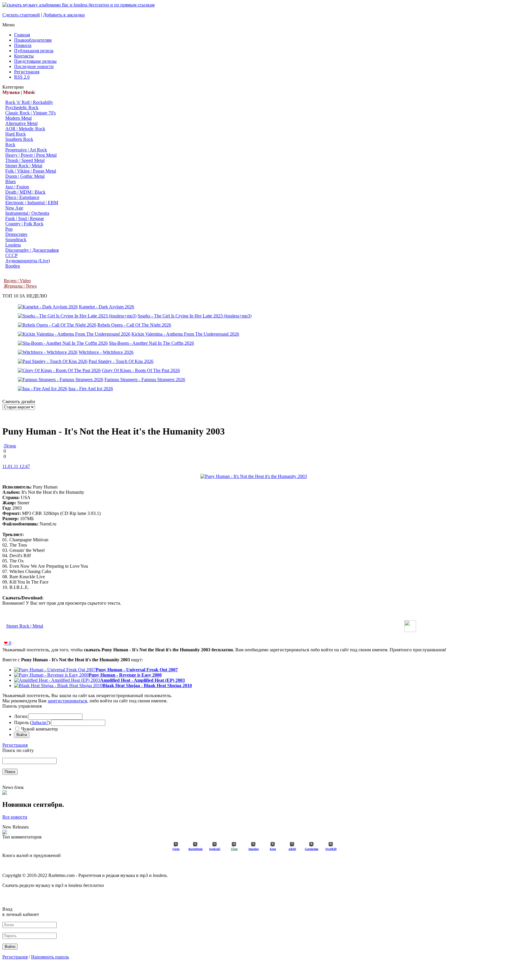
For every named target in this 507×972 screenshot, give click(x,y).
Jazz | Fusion (17, 186)
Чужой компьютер (39, 728)
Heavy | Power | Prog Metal (31, 155)
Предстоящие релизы (35, 61)
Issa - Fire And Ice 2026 (90, 388)
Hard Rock (15, 133)
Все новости (14, 816)
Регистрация (26, 71)
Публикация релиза (33, 50)
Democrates (16, 234)
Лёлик (10, 445)
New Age (14, 207)
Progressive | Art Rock (26, 149)
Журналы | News (20, 285)
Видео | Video (17, 280)
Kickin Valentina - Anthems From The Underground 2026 (185, 334)
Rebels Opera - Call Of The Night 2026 (134, 324)
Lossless (13, 244)
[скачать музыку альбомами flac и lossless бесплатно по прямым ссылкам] (78, 4)
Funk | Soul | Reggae (24, 218)
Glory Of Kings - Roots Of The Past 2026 (141, 370)
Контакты (24, 55)
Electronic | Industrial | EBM (31, 202)
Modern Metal (18, 118)
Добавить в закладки (64, 14)
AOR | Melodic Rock (25, 128)
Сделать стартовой (21, 14)
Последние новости (34, 66)
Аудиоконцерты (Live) (27, 260)
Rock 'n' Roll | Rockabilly (29, 102)
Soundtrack (15, 239)
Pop (9, 228)
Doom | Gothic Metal (25, 176)
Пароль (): (32, 722)
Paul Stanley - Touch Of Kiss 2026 (121, 361)
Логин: (21, 716)
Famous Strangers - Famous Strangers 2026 (144, 379)
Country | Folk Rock (24, 223)
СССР (11, 255)
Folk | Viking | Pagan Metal (30, 170)
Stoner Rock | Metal (23, 165)
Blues (10, 181)
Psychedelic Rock (21, 107)
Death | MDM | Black (25, 192)
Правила (22, 45)
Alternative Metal (21, 123)
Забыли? (39, 722)
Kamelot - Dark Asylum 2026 (106, 306)
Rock (10, 144)
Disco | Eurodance (22, 197)
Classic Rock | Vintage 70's (30, 112)
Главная (22, 34)
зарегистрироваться (67, 700)
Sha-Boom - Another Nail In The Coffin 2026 (151, 343)
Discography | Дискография (32, 250)
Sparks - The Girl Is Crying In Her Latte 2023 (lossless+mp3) (194, 315)
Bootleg (12, 265)
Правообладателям (33, 40)
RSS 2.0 (22, 77)
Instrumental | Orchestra (27, 213)
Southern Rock (19, 139)
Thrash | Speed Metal (25, 160)
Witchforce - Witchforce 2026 (106, 352)
